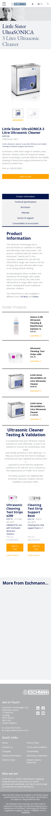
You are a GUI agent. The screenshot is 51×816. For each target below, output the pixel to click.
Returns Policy (8, 760)
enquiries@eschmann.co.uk (16, 730)
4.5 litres (24, 296)
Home (5, 742)
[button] (4, 4)
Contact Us (7, 747)
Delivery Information (11, 755)
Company (6, 751)
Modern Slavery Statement (34, 761)
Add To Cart (25, 176)
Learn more (12, 555)
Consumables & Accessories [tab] (25, 223)
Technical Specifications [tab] (25, 201)
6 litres (35, 296)
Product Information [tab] (25, 196)
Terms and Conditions (37, 747)
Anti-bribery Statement (37, 755)
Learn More (34, 336)
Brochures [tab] (25, 207)
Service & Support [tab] (25, 218)
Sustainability (33, 751)
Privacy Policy (33, 742)
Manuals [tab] (25, 212)
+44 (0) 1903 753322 (12, 728)
